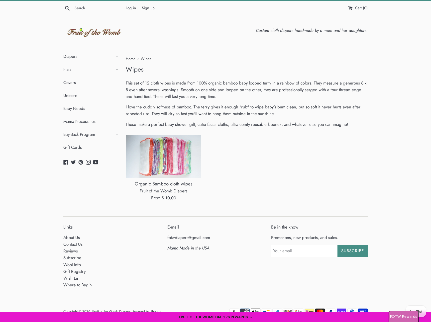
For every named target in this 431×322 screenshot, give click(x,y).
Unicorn (90, 95)
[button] (215, 317)
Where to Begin (77, 285)
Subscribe (72, 258)
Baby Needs (74, 108)
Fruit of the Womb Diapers (111, 311)
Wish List (71, 278)
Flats (90, 69)
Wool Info (72, 265)
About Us (71, 238)
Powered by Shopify (146, 311)
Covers (90, 82)
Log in (131, 8)
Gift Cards (72, 147)
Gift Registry (74, 271)
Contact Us (73, 244)
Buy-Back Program (90, 134)
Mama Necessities (79, 121)
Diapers (90, 56)
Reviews (70, 251)
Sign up (148, 8)
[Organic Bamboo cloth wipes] (163, 156)
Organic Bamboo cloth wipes (164, 183)
